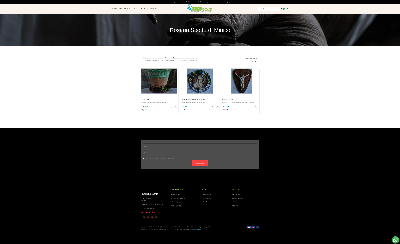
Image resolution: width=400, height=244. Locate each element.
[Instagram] (156, 217)
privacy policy (171, 158)
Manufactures (207, 194)
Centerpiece (145, 99)
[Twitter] (148, 217)
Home (114, 9)
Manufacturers (149, 9)
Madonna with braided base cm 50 (193, 99)
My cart (235, 206)
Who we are (124, 9)
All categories (207, 198)
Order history (237, 202)
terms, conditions (156, 158)
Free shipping (176, 202)
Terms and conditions (178, 198)
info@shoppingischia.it (148, 212)
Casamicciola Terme (185, 227)
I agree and (160, 158)
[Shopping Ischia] (200, 8)
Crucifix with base (228, 99)
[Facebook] (144, 217)
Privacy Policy (176, 206)
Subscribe (200, 163)
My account (236, 194)
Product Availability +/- (153, 60)
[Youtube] (152, 217)
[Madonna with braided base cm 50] (200, 81)
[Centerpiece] (159, 81)
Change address (238, 198)
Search (205, 202)
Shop (135, 9)
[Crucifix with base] (240, 81)
